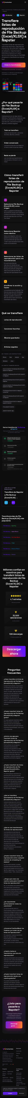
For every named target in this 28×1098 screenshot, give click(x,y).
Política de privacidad (18, 1073)
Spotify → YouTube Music (7, 1074)
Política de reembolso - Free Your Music (20, 1078)
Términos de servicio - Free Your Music (20, 1084)
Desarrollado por (5, 1064)
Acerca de (18, 1051)
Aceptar (10, 1093)
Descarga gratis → (14, 1025)
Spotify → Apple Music (7, 1071)
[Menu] (25, 2)
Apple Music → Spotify (7, 1077)
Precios (18, 1053)
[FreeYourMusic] (7, 2)
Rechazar (21, 1093)
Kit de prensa (19, 1058)
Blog (17, 1055)
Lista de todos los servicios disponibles (7, 1080)
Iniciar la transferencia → (14, 65)
